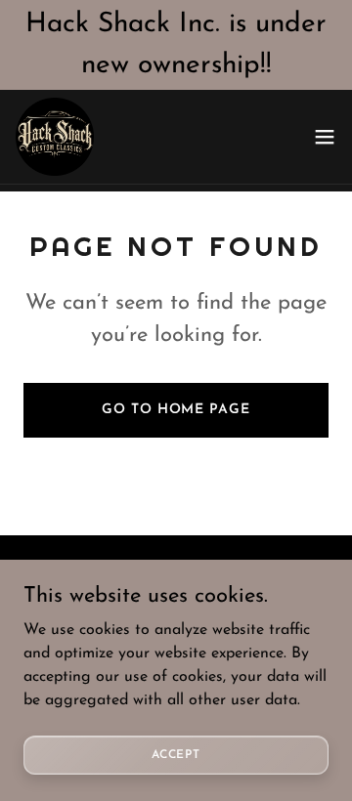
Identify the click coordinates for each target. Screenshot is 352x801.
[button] (324, 136)
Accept (176, 754)
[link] (55, 137)
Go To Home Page (175, 409)
